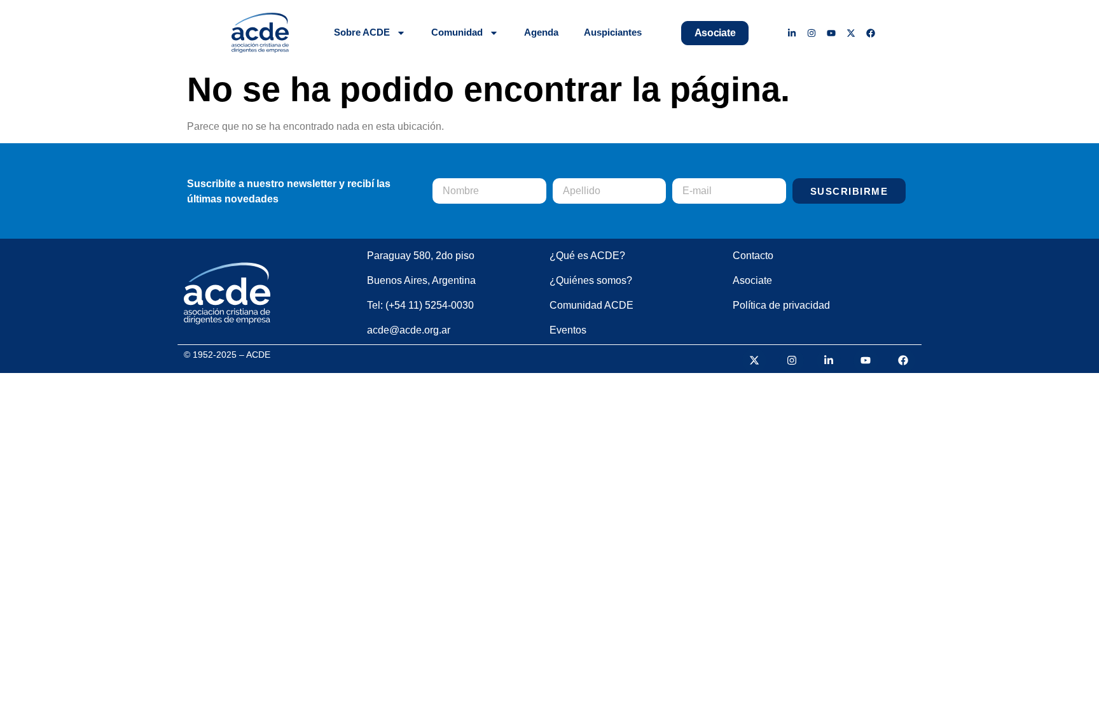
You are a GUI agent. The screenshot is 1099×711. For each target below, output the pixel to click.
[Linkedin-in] (792, 33)
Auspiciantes (613, 32)
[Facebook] (870, 33)
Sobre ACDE (362, 32)
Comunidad (457, 32)
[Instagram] (812, 33)
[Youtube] (831, 33)
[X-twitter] (851, 33)
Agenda (541, 32)
